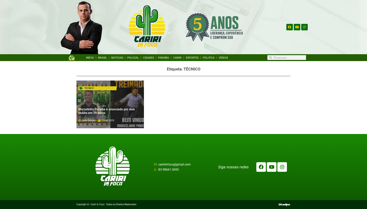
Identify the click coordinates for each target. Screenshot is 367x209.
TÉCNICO (89, 88)
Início (90, 57)
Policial (133, 57)
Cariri (177, 57)
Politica (208, 57)
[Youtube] (297, 27)
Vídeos (223, 57)
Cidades (148, 57)
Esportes (192, 57)
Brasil (102, 57)
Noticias (117, 57)
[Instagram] (304, 27)
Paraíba (163, 57)
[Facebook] (289, 27)
